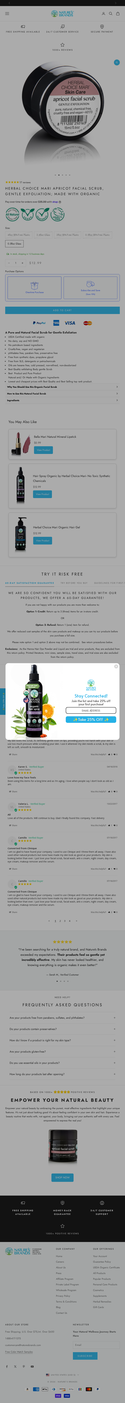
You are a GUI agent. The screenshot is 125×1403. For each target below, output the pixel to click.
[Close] (116, 666)
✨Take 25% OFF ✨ (91, 719)
